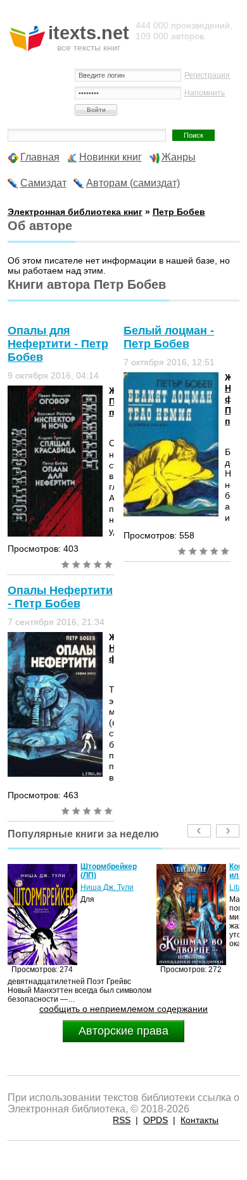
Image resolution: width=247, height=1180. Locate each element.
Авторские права (123, 1031)
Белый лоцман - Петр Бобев (169, 337)
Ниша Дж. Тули (83, 887)
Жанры (179, 157)
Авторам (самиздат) (133, 183)
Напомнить (204, 92)
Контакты (199, 1120)
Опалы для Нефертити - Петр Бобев (58, 343)
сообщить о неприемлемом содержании (123, 1009)
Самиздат (43, 183)
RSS (121, 1120)
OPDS (155, 1120)
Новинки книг (110, 157)
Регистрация (207, 75)
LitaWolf (220, 887)
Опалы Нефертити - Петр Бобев (60, 597)
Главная (40, 157)
